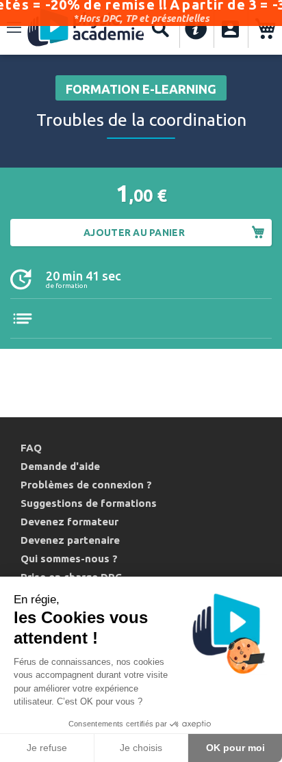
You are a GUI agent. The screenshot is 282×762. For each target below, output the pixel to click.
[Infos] (196, 28)
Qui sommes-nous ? (69, 558)
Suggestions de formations (89, 503)
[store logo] (86, 28)
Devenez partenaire (70, 540)
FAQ (31, 448)
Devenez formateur (69, 521)
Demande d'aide (60, 466)
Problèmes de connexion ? (86, 484)
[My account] (230, 28)
